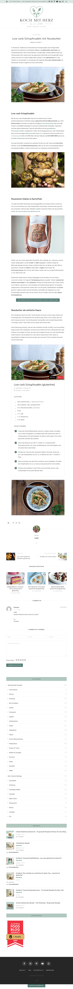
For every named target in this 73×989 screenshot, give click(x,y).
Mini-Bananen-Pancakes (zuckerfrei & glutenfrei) (37, 1)
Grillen (11, 770)
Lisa (36, 538)
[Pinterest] (36, 963)
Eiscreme (12, 757)
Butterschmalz (31, 133)
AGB (29, 970)
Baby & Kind (13, 798)
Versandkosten (14, 852)
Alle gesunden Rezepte (15, 685)
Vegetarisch (12, 730)
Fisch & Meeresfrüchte (16, 739)
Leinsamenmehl (47, 123)
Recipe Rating (10, 660)
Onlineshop (14, 136)
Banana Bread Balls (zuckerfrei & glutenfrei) (57, 588)
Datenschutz (38, 970)
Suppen (11, 716)
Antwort (64, 607)
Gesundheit (12, 780)
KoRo (23, 136)
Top (37, 980)
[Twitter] (5, 57)
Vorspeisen (12, 712)
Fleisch (11, 734)
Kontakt (22, 970)
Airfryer (11, 694)
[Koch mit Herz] (36, 16)
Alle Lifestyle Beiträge (15, 776)
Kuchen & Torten (14, 748)
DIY (10, 816)
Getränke (12, 766)
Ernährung (12, 785)
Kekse (11, 761)
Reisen (11, 807)
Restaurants (13, 803)
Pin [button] (61, 377)
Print (53, 377)
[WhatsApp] (48, 963)
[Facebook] (5, 53)
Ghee (41, 133)
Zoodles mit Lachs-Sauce (48, 556)
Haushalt (12, 794)
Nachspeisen (13, 743)
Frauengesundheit (14, 789)
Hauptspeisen (13, 721)
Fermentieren (13, 690)
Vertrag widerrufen (36, 985)
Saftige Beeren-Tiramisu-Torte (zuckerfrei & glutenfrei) (15, 588)
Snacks (11, 708)
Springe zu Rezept (35, 42)
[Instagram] (30, 963)
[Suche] (66, 1)
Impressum (50, 970)
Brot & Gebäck (13, 703)
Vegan (11, 725)
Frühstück (12, 699)
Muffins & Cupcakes (15, 752)
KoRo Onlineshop (19, 138)
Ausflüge (12, 812)
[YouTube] (42, 963)
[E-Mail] (5, 62)
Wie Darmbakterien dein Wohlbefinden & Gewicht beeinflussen (38, 300)
